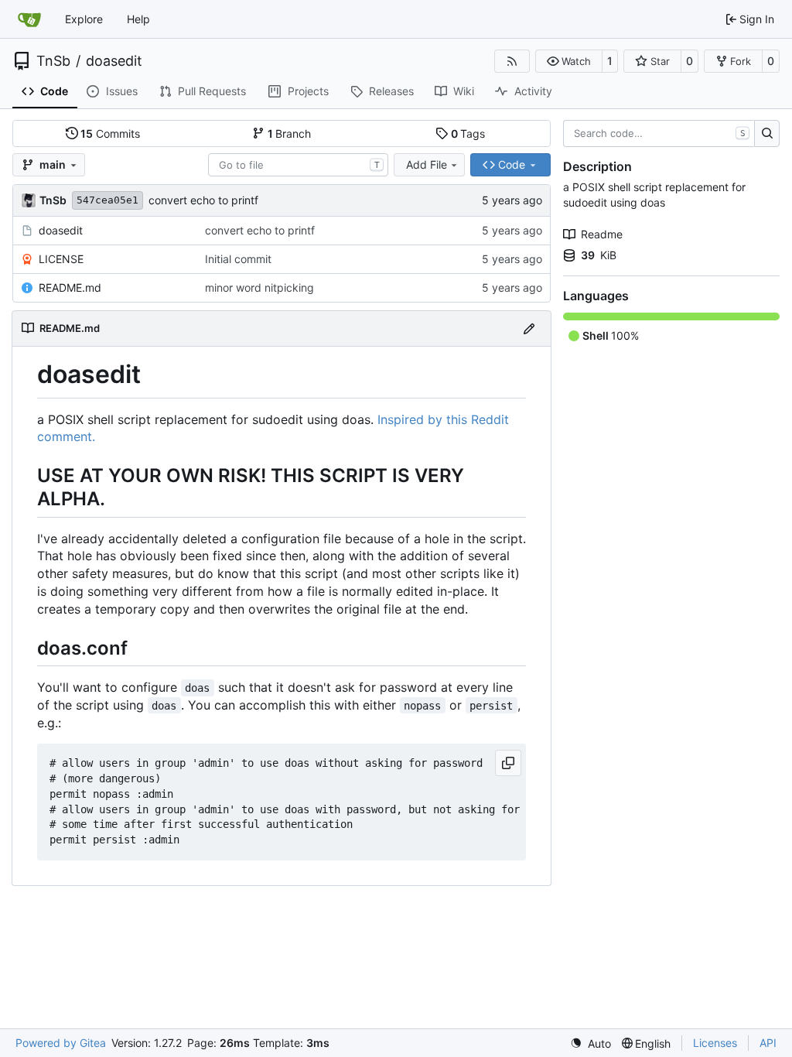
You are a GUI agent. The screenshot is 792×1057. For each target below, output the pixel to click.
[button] (569, 61)
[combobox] (298, 164)
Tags (468, 133)
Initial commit (238, 258)
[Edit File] (529, 328)
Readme (602, 234)
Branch (290, 133)
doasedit (114, 61)
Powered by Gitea (60, 1042)
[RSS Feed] (512, 61)
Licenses (715, 1042)
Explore (84, 19)
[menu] (590, 1043)
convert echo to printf (203, 200)
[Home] (29, 19)
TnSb (53, 61)
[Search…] (767, 134)
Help (138, 19)
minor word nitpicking (259, 287)
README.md (70, 287)
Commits (110, 133)
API (768, 1042)
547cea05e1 (107, 200)
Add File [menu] (426, 164)
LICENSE (61, 258)
